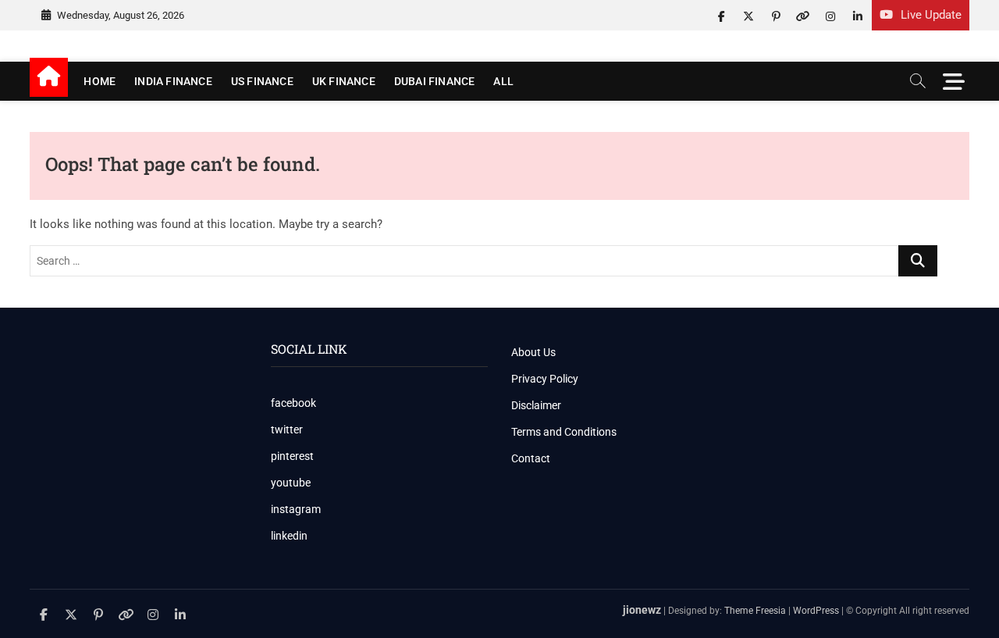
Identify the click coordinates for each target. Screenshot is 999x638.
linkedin (289, 535)
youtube (291, 482)
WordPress (816, 610)
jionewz (642, 610)
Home (100, 81)
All (503, 81)
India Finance (173, 81)
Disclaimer (536, 405)
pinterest (292, 456)
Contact (530, 458)
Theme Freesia (755, 610)
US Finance (262, 81)
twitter (287, 429)
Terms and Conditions (564, 432)
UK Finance (343, 81)
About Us (533, 352)
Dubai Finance (434, 81)
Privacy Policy (544, 378)
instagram (296, 509)
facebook (293, 403)
